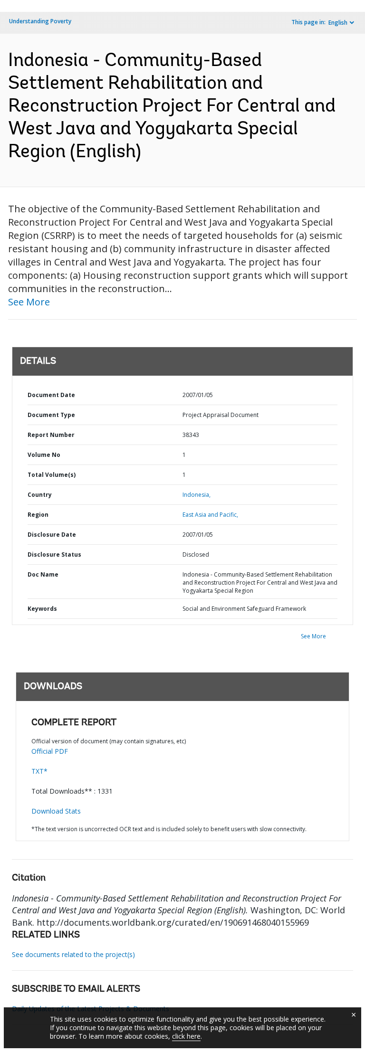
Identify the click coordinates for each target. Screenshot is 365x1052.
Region (38, 515)
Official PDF (49, 751)
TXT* (39, 771)
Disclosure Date (52, 535)
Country (40, 495)
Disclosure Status (54, 554)
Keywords (42, 609)
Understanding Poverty (40, 21)
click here (186, 1036)
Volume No (44, 455)
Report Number (51, 435)
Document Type (51, 415)
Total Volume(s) (52, 475)
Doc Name (43, 574)
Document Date (51, 395)
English (337, 23)
